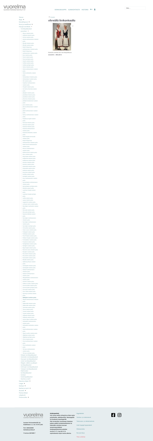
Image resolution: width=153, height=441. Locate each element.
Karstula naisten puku (28, 124)
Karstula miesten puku (29, 122)
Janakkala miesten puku (29, 95)
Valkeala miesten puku (29, 315)
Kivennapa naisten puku (29, 156)
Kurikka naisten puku (28, 174)
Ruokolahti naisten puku (29, 258)
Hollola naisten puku (28, 63)
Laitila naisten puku (28, 198)
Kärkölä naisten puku (28, 188)
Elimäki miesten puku (28, 43)
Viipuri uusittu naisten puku (30, 333)
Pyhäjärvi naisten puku (29, 246)
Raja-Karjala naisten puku (29, 248)
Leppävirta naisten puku (29, 202)
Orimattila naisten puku (29, 228)
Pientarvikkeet (23, 393)
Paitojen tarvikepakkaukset (29, 355)
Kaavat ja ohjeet (24, 381)
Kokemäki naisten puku (29, 168)
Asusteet (21, 390)
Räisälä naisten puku (28, 259)
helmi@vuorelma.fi (29, 430)
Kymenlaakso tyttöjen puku (30, 186)
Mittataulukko (80, 429)
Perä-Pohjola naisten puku (30, 236)
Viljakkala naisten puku (29, 335)
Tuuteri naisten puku (28, 313)
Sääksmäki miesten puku (29, 303)
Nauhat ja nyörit (25, 379)
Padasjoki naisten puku (29, 232)
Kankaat (23, 375)
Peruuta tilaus (80, 433)
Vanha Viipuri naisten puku (30, 319)
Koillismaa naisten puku (29, 160)
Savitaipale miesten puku (29, 265)
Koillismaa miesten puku (29, 158)
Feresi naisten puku (28, 57)
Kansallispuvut (23, 22)
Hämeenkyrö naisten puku (30, 79)
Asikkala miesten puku (28, 35)
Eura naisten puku (27, 55)
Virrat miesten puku (28, 339)
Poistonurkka (23, 397)
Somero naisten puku (28, 281)
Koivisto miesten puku (28, 162)
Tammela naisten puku (29, 307)
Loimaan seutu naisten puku (30, 204)
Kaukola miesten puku (28, 126)
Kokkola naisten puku (28, 170)
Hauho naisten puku (28, 61)
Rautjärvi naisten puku (29, 252)
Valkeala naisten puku (28, 317)
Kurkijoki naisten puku (28, 176)
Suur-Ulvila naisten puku (29, 291)
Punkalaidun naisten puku (29, 240)
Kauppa (52, 17)
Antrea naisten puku (28, 37)
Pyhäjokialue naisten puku (30, 244)
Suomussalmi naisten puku (30, 285)
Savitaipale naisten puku (29, 267)
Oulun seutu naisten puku (29, 230)
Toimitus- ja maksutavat (83, 417)
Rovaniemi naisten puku (29, 255)
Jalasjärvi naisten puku (28, 93)
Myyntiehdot (80, 413)
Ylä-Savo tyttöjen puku (29, 353)
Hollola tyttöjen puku (28, 65)
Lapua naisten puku (28, 200)
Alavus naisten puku (28, 33)
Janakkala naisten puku (29, 97)
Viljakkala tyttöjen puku (29, 337)
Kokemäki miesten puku (29, 166)
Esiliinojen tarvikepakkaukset (29, 367)
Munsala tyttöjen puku (29, 212)
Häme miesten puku (28, 67)
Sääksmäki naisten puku (29, 305)
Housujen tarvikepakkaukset (29, 359)
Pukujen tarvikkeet (24, 27)
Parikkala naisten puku (29, 234)
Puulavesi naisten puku (29, 242)
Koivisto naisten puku (28, 164)
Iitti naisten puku (27, 81)
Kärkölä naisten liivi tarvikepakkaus (60, 52)
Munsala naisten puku (28, 210)
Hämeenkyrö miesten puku (30, 77)
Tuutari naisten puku (28, 311)
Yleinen (21, 17)
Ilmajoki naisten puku (28, 87)
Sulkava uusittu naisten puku (30, 283)
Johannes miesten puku (29, 99)
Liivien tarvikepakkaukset (28, 361)
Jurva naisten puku (27, 105)
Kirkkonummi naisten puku (30, 152)
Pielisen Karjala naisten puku (30, 238)
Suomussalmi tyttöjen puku (30, 287)
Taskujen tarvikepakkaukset (29, 369)
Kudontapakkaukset (26, 377)
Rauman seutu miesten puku (30, 250)
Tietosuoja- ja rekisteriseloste (85, 421)
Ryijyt (20, 19)
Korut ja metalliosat (25, 24)
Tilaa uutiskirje (80, 437)
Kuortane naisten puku (29, 172)
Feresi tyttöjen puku (28, 59)
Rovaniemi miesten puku (29, 254)
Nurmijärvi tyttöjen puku (29, 226)
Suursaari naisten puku (29, 289)
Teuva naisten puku (28, 309)
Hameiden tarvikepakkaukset (29, 357)
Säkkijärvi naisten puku (29, 297)
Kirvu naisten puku (28, 154)
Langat (21, 383)
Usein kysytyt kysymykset (84, 425)
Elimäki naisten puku (28, 45)
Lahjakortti (22, 395)
